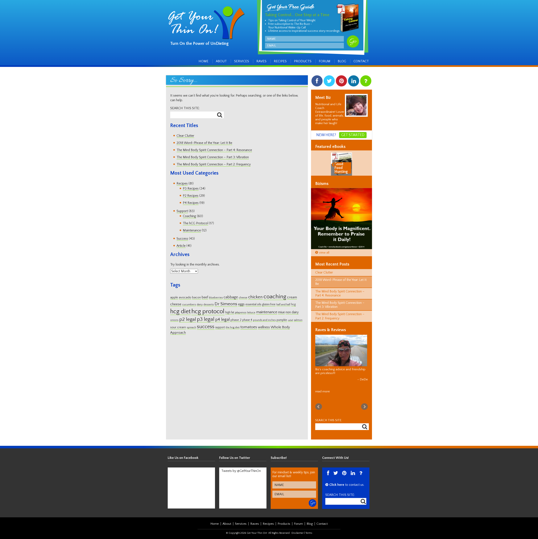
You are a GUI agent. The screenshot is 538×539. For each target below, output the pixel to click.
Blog (342, 61)
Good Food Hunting (340, 168)
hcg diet (180, 311)
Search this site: (185, 108)
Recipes (280, 61)
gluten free (269, 304)
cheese (243, 297)
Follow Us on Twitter (234, 454)
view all (324, 252)
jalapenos (240, 312)
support (220, 327)
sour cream (178, 327)
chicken (255, 297)
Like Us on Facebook (183, 454)
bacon (196, 297)
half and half (283, 304)
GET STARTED (352, 135)
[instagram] (365, 82)
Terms (308, 529)
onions (174, 320)
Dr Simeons (226, 304)
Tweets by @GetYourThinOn (241, 467)
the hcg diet (233, 327)
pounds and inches (264, 320)
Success (182, 238)
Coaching (189, 216)
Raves (261, 61)
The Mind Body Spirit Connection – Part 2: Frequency (214, 164)
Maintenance (192, 230)
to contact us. (346, 481)
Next (364, 403)
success (205, 326)
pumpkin (282, 320)
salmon (298, 320)
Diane (364, 375)
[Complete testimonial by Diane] (341, 350)
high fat (229, 312)
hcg (293, 304)
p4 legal (222, 319)
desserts (208, 304)
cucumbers (189, 304)
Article (181, 246)
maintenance (266, 312)
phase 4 (247, 320)
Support (182, 211)
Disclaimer (297, 529)
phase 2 (236, 320)
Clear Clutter (185, 136)
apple (174, 297)
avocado (185, 297)
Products (302, 61)
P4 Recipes (191, 203)
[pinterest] (341, 82)
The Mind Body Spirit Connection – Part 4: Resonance (214, 150)
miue (281, 312)
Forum (324, 61)
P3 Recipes (191, 188)
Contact (361, 61)
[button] (334, 164)
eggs (241, 304)
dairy (200, 304)
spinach (191, 327)
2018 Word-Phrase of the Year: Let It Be (204, 143)
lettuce (251, 312)
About (221, 61)
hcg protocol (207, 311)
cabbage (231, 297)
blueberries (216, 297)
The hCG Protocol (195, 223)
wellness (264, 327)
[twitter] (329, 82)
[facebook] (317, 82)
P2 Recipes (190, 196)
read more (322, 387)
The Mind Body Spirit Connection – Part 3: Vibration (213, 157)
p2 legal (187, 319)
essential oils (253, 304)
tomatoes (248, 327)
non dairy (292, 312)
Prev (318, 403)
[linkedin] (353, 82)
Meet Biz (323, 97)
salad (290, 320)
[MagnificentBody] (341, 218)
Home (203, 61)
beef (205, 297)
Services (241, 61)
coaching (275, 296)
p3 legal (205, 319)
